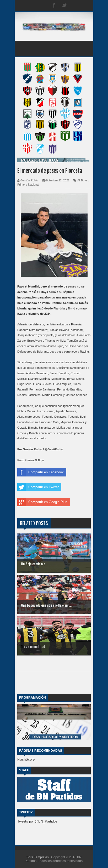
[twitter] (64, 5)
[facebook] (54, 5)
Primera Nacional (28, 184)
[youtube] (85, 5)
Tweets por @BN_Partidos (37, 821)
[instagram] (75, 5)
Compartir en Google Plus (47, 502)
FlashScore (26, 759)
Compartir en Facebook (46, 472)
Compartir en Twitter (43, 487)
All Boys (82, 180)
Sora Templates (37, 857)
